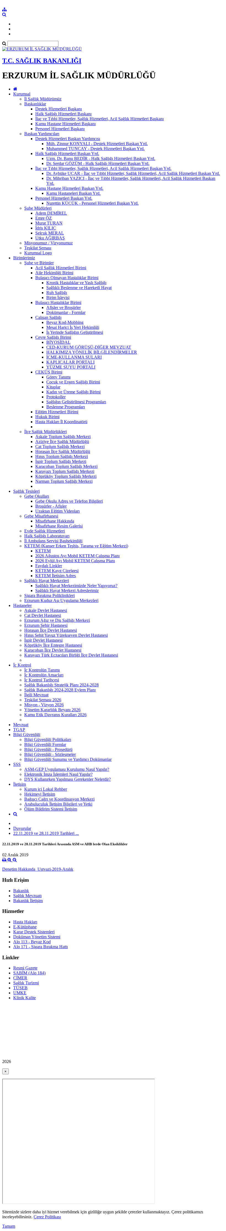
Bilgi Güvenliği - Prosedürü (48, 749)
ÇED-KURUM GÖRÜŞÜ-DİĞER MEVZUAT (88, 347)
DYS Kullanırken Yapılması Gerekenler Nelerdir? (67, 779)
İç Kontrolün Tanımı (42, 670)
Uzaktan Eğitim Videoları (57, 511)
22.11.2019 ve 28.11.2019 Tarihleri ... (46, 833)
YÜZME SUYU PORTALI (70, 367)
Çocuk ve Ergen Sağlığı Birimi (73, 382)
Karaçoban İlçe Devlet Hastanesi (52, 650)
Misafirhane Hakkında (54, 521)
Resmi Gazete (25, 968)
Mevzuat (20, 724)
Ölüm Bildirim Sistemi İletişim (50, 809)
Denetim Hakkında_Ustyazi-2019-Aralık (37, 869)
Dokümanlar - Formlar (65, 312)
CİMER (20, 978)
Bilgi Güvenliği (26, 734)
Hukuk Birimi (47, 416)
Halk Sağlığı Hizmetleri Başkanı (63, 113)
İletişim (19, 784)
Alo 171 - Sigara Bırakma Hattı (40, 946)
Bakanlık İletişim (28, 900)
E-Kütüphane (25, 926)
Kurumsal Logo (38, 253)
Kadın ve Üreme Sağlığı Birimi (73, 392)
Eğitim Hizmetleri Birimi (56, 411)
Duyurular (22, 828)
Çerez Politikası (47, 1216)
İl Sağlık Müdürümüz (42, 99)
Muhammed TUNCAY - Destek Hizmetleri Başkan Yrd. (95, 148)
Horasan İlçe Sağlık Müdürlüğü (62, 451)
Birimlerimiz (24, 257)
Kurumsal (21, 94)
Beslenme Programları (65, 406)
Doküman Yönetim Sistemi (36, 936)
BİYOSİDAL (58, 342)
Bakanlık (21, 890)
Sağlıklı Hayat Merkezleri (46, 580)
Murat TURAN (49, 223)
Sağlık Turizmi (26, 982)
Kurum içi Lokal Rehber (45, 789)
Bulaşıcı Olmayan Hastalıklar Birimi (66, 277)
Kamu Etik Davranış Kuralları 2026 (55, 714)
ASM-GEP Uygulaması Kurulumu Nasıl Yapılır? (66, 769)
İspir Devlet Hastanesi (43, 640)
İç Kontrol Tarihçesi (41, 680)
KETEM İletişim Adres (55, 575)
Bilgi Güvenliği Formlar (45, 744)
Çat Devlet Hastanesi (42, 615)
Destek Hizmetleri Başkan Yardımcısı (67, 138)
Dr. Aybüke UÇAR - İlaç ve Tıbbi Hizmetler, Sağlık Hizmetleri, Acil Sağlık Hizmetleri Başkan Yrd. (133, 173)
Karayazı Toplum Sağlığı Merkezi (64, 471)
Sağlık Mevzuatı (27, 895)
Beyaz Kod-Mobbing (65, 322)
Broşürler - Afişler (51, 506)
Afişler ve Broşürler (63, 307)
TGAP (19, 729)
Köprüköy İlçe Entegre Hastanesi (53, 645)
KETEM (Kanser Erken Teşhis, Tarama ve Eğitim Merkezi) (76, 545)
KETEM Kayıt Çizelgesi (57, 570)
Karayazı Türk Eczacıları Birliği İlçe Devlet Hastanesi (71, 655)
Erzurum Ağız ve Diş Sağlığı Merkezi (57, 620)
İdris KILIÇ (45, 228)
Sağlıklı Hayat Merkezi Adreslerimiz (67, 590)
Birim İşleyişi (57, 297)
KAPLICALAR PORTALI (70, 362)
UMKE (19, 992)
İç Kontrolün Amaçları (43, 675)
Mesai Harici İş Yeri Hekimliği (72, 327)
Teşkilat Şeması (37, 248)
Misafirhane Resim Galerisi (59, 526)
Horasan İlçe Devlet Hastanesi (50, 630)
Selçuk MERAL (49, 233)
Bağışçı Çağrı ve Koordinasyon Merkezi (59, 799)
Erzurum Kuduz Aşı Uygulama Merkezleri (61, 600)
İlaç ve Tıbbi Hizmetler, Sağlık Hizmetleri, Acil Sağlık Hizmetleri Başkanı (99, 118)
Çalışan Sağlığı (48, 317)
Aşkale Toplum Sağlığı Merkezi (63, 436)
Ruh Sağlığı (56, 292)
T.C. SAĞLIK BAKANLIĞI (41, 60)
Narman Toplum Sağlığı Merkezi (64, 481)
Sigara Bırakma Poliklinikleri (49, 595)
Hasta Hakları (25, 922)
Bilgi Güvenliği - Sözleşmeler (50, 754)
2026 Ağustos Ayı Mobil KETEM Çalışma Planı (77, 555)
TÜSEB (20, 987)
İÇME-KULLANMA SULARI (74, 357)
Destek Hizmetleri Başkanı (58, 108)
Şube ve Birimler (39, 262)
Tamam (8, 1226)
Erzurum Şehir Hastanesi (46, 625)
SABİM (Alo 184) (29, 973)
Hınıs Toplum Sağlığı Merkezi (61, 456)
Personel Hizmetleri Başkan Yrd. (63, 198)
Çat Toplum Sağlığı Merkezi (60, 446)
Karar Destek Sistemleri (34, 931)
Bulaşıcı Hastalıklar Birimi (58, 302)
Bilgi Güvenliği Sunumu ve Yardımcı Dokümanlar (68, 759)
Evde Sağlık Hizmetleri (44, 531)
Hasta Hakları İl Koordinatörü (61, 421)
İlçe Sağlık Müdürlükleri (45, 431)
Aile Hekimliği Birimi (54, 272)
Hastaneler (22, 605)
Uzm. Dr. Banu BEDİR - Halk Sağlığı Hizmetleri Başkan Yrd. (100, 158)
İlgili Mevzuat (36, 694)
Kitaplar (53, 387)
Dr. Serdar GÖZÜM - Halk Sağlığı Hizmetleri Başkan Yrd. (97, 163)
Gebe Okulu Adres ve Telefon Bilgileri (69, 501)
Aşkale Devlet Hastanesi (45, 610)
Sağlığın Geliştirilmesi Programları (76, 401)
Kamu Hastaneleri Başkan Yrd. (73, 193)
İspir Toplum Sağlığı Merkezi (60, 461)
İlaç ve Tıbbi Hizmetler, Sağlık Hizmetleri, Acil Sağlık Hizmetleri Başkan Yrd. (103, 168)
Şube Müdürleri (38, 208)
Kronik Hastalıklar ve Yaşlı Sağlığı (76, 282)
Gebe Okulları (36, 496)
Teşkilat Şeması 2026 (42, 699)
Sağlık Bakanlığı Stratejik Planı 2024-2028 (61, 685)
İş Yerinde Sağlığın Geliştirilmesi (74, 332)
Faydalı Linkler (48, 565)
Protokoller (56, 397)
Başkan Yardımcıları (41, 133)
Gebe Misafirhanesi (41, 516)
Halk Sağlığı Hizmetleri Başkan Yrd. (67, 153)
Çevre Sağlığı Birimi (53, 337)
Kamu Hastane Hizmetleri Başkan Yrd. (69, 188)
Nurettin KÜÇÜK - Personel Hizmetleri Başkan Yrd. (92, 203)
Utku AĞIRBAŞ (50, 238)
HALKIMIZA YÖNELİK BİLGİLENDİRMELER (91, 352)
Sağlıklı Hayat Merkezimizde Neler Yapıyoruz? (76, 585)
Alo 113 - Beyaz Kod (32, 941)
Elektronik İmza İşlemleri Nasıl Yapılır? (58, 774)
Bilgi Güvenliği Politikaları (47, 739)
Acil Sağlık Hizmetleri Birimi (60, 267)
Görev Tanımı (58, 377)
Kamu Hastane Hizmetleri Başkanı (65, 123)
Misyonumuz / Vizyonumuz (48, 243)
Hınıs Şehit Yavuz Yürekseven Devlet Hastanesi (66, 635)
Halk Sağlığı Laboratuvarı (46, 536)
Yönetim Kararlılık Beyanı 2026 (52, 709)
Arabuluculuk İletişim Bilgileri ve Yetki (58, 804)
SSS (17, 764)
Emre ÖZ (43, 218)
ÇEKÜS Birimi (48, 372)
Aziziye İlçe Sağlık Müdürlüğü (62, 441)
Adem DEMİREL (51, 213)
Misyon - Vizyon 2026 (44, 704)
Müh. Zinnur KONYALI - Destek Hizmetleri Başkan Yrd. (97, 143)
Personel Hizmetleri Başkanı (60, 128)
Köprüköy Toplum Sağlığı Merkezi (65, 476)
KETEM (43, 550)
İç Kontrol (22, 665)
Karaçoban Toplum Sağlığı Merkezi (66, 466)
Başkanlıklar (35, 104)
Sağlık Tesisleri (26, 491)
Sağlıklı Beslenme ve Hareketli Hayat (79, 287)
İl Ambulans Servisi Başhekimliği (53, 541)
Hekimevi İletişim (39, 794)
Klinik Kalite (24, 997)
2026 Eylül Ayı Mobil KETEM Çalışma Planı (75, 560)
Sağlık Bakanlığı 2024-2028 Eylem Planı (60, 690)
